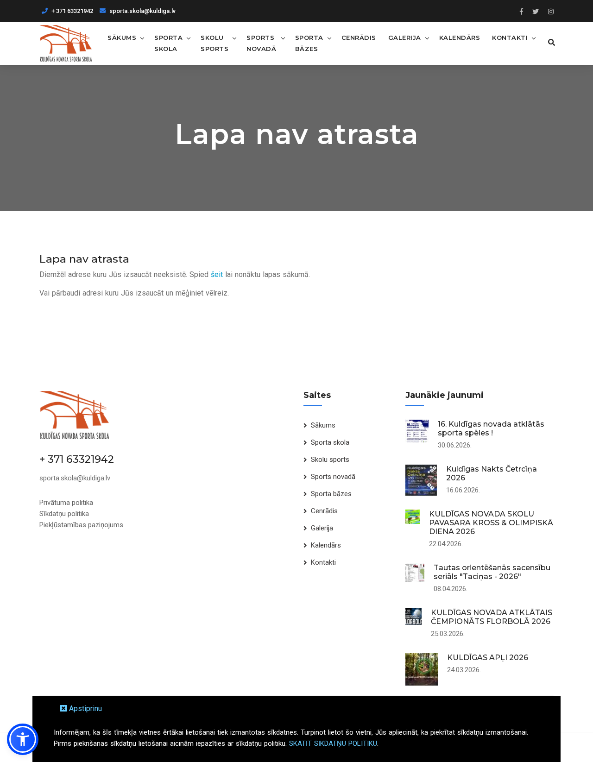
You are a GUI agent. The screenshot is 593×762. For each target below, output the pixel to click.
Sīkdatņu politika (64, 514)
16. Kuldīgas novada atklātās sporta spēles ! (491, 428)
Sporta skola (168, 43)
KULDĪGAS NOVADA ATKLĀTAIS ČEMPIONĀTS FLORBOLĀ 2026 (491, 617)
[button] (22, 739)
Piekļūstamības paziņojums (81, 525)
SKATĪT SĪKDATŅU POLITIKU (333, 743)
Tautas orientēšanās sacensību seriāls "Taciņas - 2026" (492, 572)
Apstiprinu (84, 708)
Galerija (404, 37)
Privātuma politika (66, 502)
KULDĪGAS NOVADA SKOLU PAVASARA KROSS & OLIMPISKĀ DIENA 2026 (491, 523)
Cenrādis (358, 37)
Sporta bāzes (309, 43)
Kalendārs (459, 37)
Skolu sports (214, 43)
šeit (217, 274)
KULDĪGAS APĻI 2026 (487, 657)
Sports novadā (261, 43)
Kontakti (510, 37)
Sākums (121, 37)
